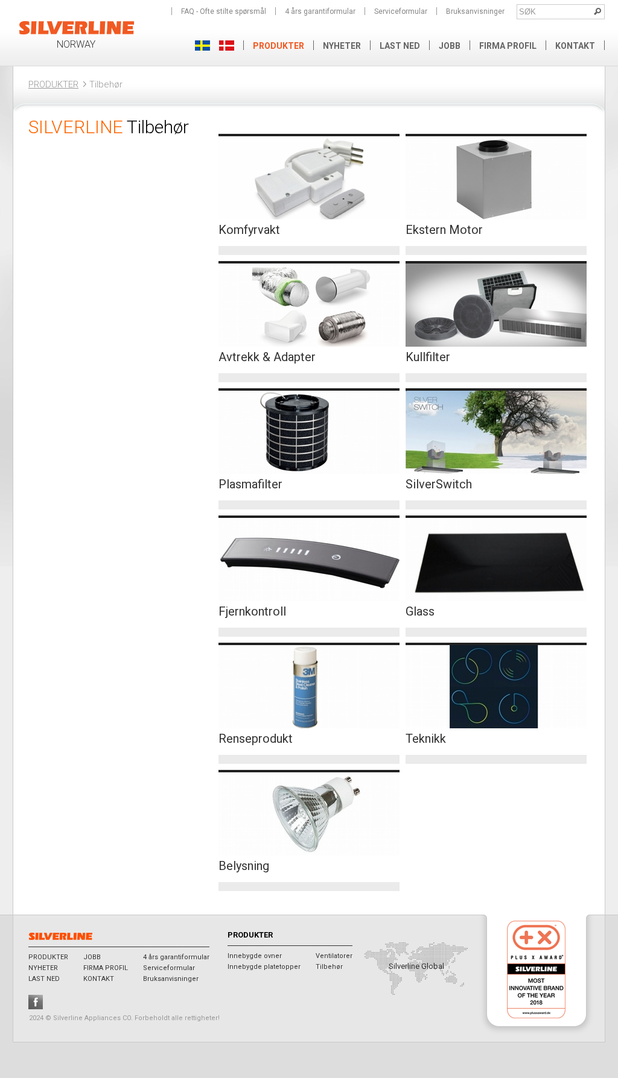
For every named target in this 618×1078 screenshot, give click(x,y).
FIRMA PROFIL (508, 46)
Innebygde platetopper (264, 967)
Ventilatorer (334, 956)
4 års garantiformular (320, 11)
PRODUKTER (53, 84)
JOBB (449, 46)
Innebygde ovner (255, 956)
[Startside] (77, 33)
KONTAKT (575, 46)
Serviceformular (400, 11)
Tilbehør (329, 967)
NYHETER (342, 46)
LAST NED (400, 46)
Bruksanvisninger (475, 11)
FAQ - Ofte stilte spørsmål (223, 11)
